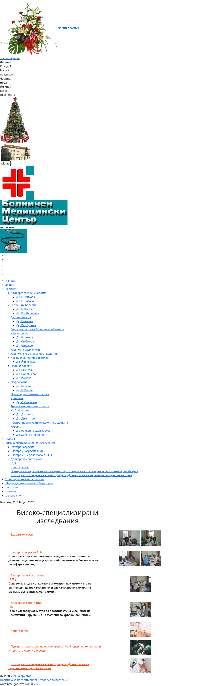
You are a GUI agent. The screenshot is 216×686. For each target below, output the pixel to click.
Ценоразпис (13, 495)
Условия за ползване (54, 680)
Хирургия (17, 426)
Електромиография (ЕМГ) (27, 451)
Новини (10, 491)
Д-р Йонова (23, 378)
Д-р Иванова (24, 321)
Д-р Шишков (24, 345)
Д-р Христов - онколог (30, 435)
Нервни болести (21, 366)
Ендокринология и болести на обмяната (37, 329)
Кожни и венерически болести (31, 358)
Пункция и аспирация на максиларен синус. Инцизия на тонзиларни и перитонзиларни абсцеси (74, 471)
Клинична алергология (26, 349)
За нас (9, 285)
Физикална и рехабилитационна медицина (39, 422)
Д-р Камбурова (26, 325)
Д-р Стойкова (25, 341)
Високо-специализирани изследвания (30, 443)
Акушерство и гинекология (28, 293)
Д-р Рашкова (24, 337)
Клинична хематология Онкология (34, 353)
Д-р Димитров (25, 418)
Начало (10, 281)
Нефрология (19, 382)
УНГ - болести (20, 410)
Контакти (11, 487)
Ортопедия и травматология (30, 394)
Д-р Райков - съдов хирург (33, 431)
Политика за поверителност (18, 680)
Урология (17, 398)
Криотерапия (20, 467)
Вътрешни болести (23, 305)
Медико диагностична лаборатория (29, 483)
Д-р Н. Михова (25, 297)
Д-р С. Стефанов (26, 402)
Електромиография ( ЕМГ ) (28, 552)
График (10, 439)
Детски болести (21, 317)
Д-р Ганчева (24, 370)
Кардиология (19, 333)
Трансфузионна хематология (30, 406)
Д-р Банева (23, 386)
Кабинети (11, 289)
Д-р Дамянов (24, 414)
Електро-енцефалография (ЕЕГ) (31, 455)
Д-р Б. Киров (24, 309)
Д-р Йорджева (25, 362)
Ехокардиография (22, 447)
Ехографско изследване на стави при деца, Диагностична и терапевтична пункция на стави (71, 475)
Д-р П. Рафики (25, 301)
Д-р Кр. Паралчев (27, 313)
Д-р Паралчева (26, 374)
